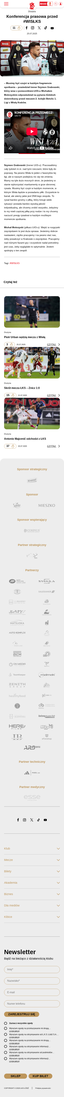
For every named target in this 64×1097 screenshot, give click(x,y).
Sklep (16, 1076)
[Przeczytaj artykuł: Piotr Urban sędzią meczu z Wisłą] (32, 311)
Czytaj (51, 344)
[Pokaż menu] (6, 3)
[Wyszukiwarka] (56, 3)
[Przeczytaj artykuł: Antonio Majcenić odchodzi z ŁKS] (32, 413)
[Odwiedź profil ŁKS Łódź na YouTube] (45, 820)
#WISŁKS (15, 263)
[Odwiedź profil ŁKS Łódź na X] (31, 820)
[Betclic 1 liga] (46, 3)
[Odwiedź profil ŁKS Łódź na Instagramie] (24, 820)
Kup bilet (40, 1076)
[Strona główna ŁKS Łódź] (32, 5)
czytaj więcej (14, 1031)
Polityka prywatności (43, 1088)
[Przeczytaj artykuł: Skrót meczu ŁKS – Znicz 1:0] (32, 362)
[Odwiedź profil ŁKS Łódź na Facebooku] (18, 820)
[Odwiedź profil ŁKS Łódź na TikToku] (38, 820)
